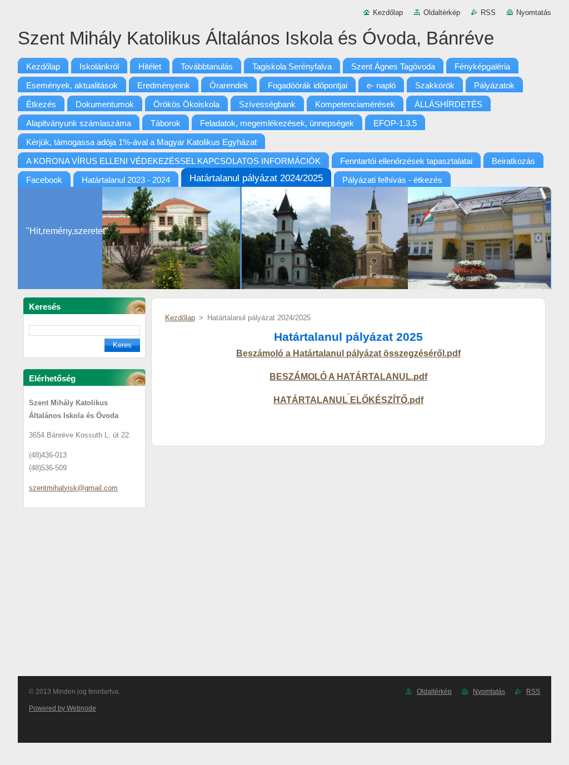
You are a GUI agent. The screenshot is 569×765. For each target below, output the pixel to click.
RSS (488, 12)
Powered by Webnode (62, 708)
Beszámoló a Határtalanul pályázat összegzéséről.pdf (348, 353)
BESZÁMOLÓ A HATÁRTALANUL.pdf (348, 376)
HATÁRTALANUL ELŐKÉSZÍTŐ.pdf (348, 400)
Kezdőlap (388, 12)
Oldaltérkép (441, 12)
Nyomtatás (533, 12)
